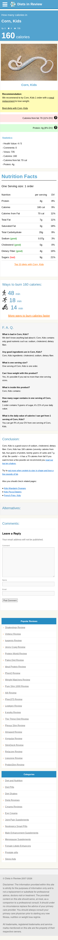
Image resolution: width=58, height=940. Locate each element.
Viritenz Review (13, 634)
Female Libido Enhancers (18, 846)
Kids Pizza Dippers (13, 492)
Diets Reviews (12, 800)
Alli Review (10, 693)
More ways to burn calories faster (29, 315)
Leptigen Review (13, 706)
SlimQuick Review (14, 745)
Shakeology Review (15, 627)
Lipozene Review (14, 758)
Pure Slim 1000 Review (17, 686)
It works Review (13, 712)
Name (4, 580)
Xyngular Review (13, 738)
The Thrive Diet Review (17, 719)
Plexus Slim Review (15, 725)
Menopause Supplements (18, 839)
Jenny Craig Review (15, 647)
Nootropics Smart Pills (16, 826)
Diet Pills (9, 787)
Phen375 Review (13, 699)
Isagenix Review (13, 640)
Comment (6, 545)
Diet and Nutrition (14, 780)
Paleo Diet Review (14, 660)
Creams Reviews (13, 807)
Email (4, 589)
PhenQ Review (12, 673)
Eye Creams (11, 813)
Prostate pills (11, 852)
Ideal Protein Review (15, 667)
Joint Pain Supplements (17, 820)
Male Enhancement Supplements (21, 833)
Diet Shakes (11, 793)
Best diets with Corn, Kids (15, 108)
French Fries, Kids (12, 495)
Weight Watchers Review (17, 680)
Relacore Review (13, 751)
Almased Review (13, 732)
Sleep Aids (10, 859)
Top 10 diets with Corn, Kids (29, 264)
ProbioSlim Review (14, 765)
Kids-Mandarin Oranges (15, 488)
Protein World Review (16, 653)
